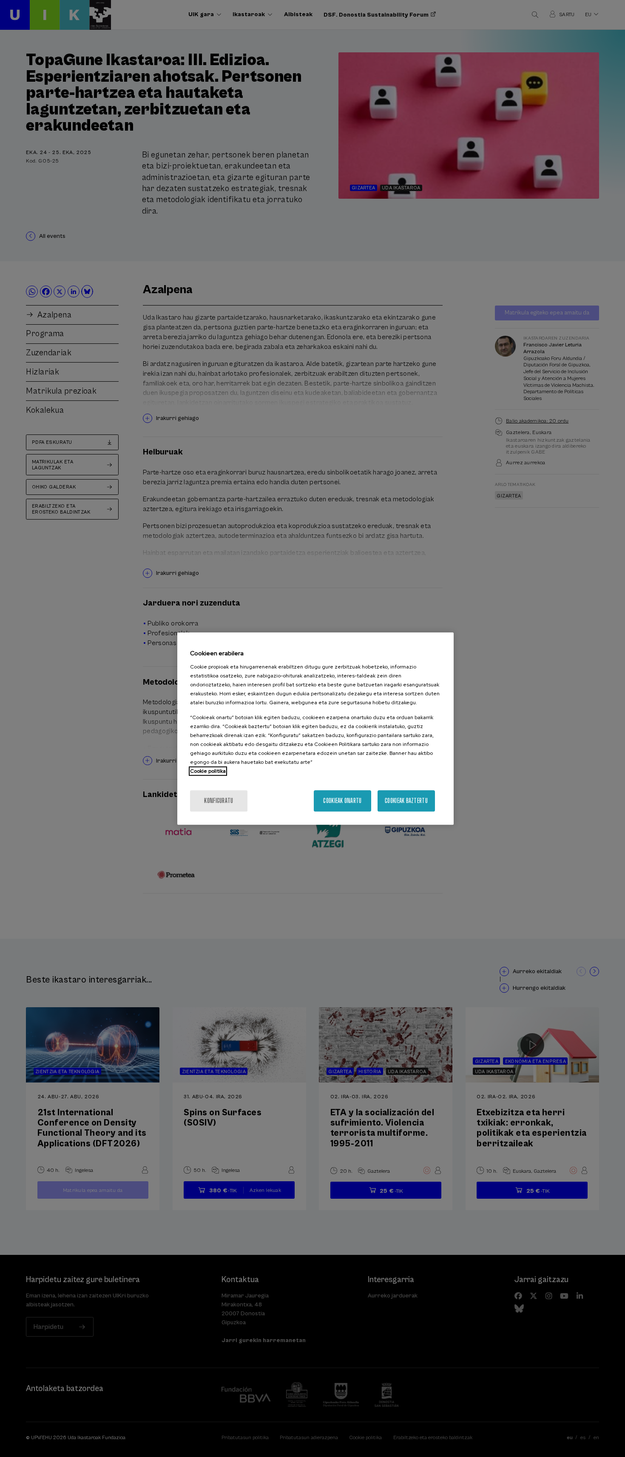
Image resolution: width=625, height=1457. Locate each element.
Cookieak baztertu (406, 800)
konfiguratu (218, 800)
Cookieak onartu (342, 800)
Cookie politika (208, 771)
